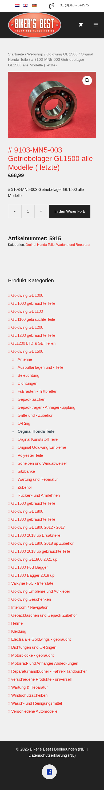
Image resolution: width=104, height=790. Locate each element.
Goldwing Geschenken (31, 599)
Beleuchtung (28, 375)
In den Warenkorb (69, 211)
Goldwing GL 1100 (27, 311)
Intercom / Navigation (29, 607)
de (39, 5)
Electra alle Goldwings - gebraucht (41, 639)
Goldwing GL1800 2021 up (34, 559)
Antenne (25, 359)
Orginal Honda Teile (40, 245)
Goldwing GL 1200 (27, 327)
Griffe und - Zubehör (35, 415)
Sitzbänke (26, 471)
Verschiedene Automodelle (34, 711)
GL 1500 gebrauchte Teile (33, 503)
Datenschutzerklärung (48, 755)
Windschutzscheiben (29, 695)
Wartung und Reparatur (73, 245)
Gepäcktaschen (31, 399)
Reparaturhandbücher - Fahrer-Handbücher (49, 671)
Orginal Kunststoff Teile (38, 439)
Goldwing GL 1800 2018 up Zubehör (42, 543)
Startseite (16, 54)
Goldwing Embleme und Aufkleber (40, 591)
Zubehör (25, 487)
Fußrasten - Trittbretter (37, 391)
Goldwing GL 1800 (27, 511)
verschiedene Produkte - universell (41, 679)
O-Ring (24, 423)
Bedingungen (65, 749)
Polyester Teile (30, 455)
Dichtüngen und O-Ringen (33, 647)
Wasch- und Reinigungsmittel (36, 703)
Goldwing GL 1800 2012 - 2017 (38, 527)
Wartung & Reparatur (29, 687)
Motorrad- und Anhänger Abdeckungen (44, 663)
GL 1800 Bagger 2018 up (32, 575)
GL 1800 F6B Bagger (29, 567)
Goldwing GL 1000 (27, 295)
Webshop (35, 54)
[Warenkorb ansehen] (80, 25)
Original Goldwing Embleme (42, 447)
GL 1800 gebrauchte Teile (33, 519)
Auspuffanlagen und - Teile (40, 367)
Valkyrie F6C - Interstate (32, 583)
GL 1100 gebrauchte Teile (33, 319)
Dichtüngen (27, 383)
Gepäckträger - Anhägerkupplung (46, 407)
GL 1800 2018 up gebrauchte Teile (40, 551)
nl (21, 5)
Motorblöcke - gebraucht (32, 655)
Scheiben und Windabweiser (42, 463)
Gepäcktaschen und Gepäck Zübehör (44, 615)
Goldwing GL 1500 (62, 54)
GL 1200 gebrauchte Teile (33, 335)
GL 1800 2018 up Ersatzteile (35, 535)
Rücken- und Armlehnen (39, 495)
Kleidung (18, 631)
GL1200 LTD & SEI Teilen (33, 343)
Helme (17, 623)
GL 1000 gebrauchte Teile (33, 303)
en (29, 5)
